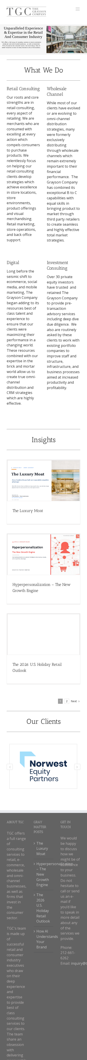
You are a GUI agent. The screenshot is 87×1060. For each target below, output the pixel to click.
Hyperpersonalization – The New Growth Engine (43, 874)
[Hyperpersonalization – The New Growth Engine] (43, 554)
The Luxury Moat (27, 510)
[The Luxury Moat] (43, 480)
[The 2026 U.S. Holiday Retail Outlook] (43, 634)
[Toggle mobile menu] (78, 9)
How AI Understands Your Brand (43, 939)
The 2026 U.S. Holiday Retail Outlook (43, 908)
